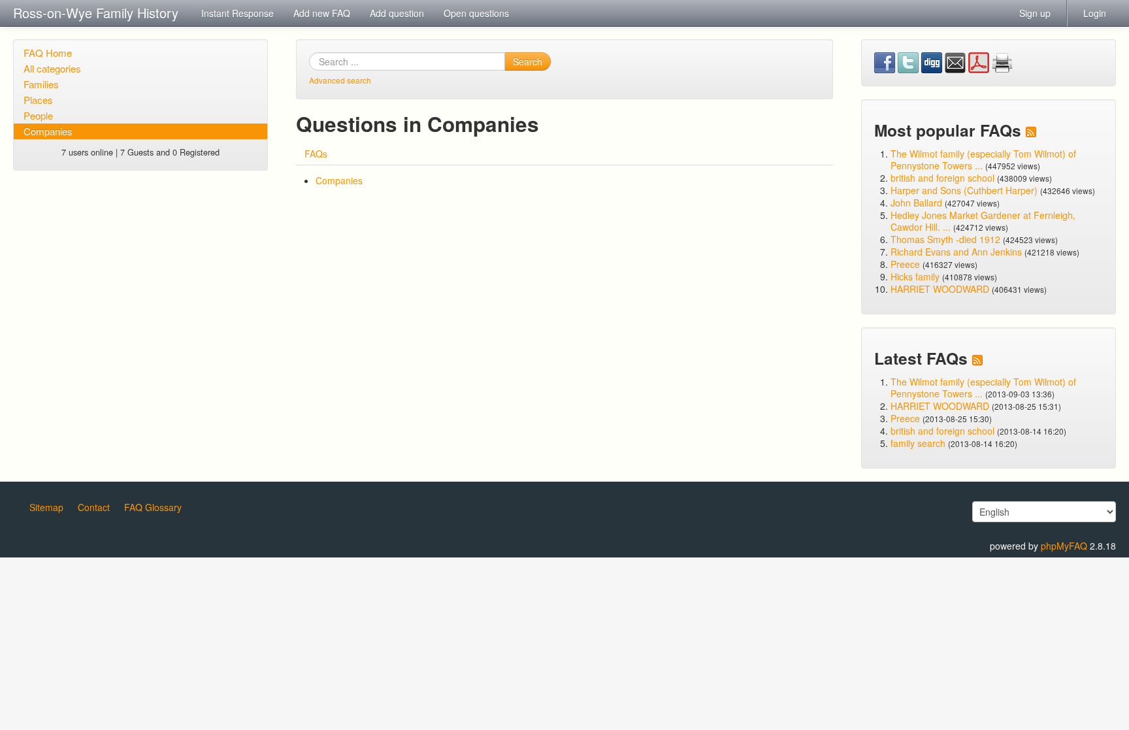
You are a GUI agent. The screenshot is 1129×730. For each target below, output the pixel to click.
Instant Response (237, 13)
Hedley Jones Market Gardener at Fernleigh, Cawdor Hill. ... (983, 220)
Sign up (1035, 13)
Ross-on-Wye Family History (95, 12)
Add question (397, 13)
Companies (48, 131)
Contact (94, 507)
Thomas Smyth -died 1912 (945, 239)
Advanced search (340, 80)
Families (41, 84)
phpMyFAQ (1064, 545)
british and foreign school (942, 177)
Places (38, 100)
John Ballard (916, 202)
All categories (52, 68)
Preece (905, 264)
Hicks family (916, 276)
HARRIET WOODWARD (940, 288)
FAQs (315, 153)
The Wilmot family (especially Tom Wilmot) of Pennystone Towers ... (983, 159)
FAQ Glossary (153, 507)
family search (919, 443)
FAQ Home (48, 52)
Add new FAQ (321, 13)
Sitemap (46, 507)
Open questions (476, 13)
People (38, 115)
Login (1094, 13)
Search (527, 61)
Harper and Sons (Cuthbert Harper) (964, 190)
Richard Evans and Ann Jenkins (956, 251)
